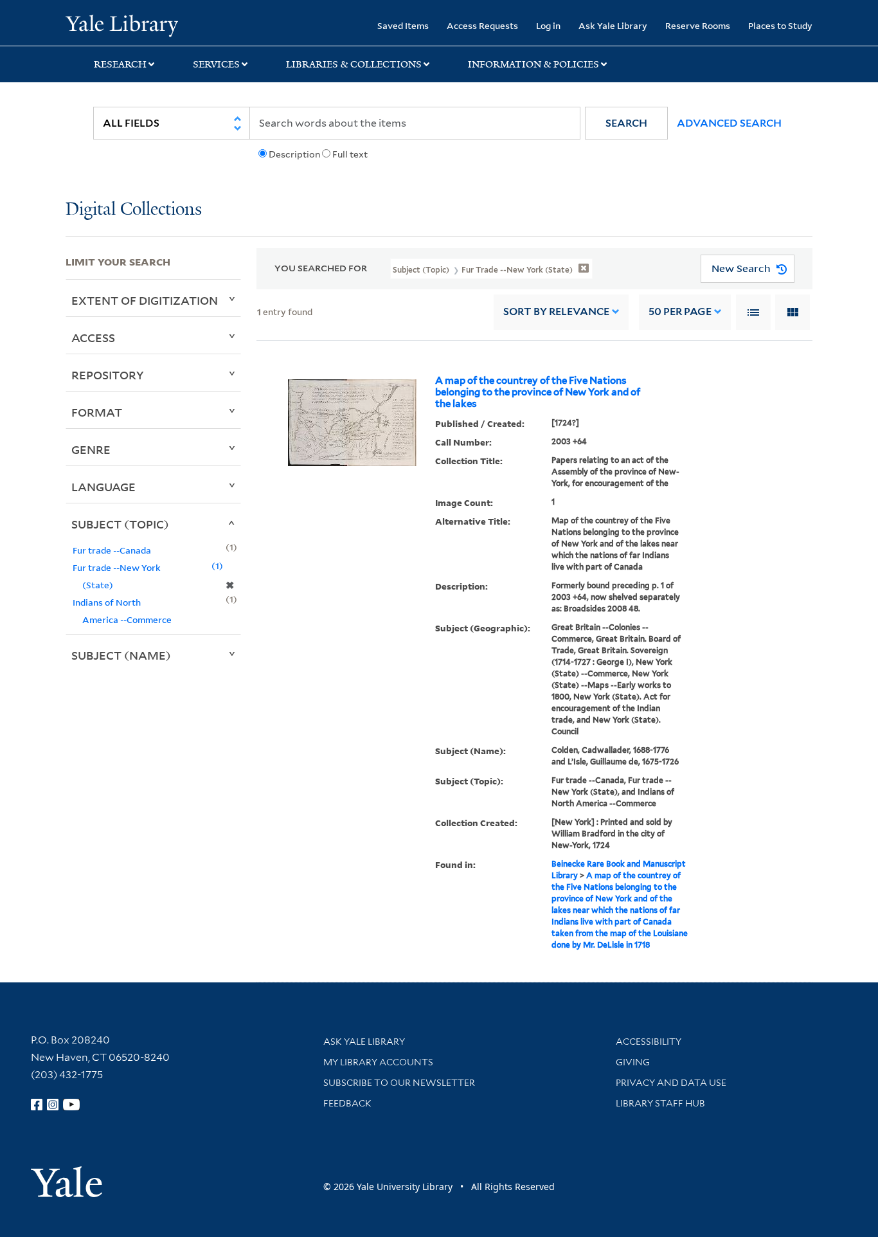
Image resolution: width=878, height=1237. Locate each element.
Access (93, 337)
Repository (107, 375)
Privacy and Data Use (671, 1083)
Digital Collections (134, 210)
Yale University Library (121, 24)
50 (680, 311)
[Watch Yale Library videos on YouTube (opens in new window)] (71, 1104)
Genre (91, 449)
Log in (548, 25)
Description (294, 154)
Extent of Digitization (144, 300)
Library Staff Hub (660, 1103)
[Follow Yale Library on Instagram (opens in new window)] (52, 1104)
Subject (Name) (121, 655)
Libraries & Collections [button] (354, 64)
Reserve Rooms (697, 25)
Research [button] (120, 64)
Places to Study (780, 25)
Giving (633, 1062)
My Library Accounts (378, 1062)
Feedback (347, 1103)
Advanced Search (729, 123)
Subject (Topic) (120, 524)
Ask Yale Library (612, 25)
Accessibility (648, 1041)
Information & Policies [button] (533, 64)
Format (96, 412)
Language (103, 486)
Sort (556, 311)
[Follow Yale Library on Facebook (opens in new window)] (36, 1104)
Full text (350, 154)
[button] (626, 123)
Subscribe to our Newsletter (399, 1083)
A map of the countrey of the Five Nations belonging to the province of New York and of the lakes (537, 392)
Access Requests (482, 25)
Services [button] (216, 64)
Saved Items (403, 25)
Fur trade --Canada (112, 550)
